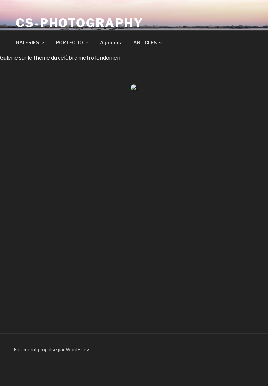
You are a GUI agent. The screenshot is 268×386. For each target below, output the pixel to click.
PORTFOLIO (69, 42)
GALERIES (27, 42)
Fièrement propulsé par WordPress (52, 349)
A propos (110, 42)
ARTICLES (145, 42)
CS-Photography (79, 23)
